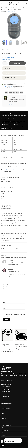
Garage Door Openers (6, 389)
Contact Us (4, 435)
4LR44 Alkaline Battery (9, 57)
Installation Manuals (6, 408)
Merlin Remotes (20, 7)
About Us (4, 418)
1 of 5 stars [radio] (3, 289)
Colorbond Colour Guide (7, 410)
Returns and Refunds (6, 425)
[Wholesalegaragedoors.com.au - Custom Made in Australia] (14, 3)
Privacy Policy (5, 432)
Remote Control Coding (7, 406)
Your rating (5, 286)
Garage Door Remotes (10, 7)
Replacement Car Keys (6, 386)
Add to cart (17, 63)
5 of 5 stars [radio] (18, 289)
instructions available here (11, 169)
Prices (3, 415)
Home (2, 7)
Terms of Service (5, 427)
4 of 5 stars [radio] (13, 289)
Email (4, 308)
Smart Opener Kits (6, 399)
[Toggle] (4, 68)
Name (4, 302)
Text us (2, 356)
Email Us (10, 102)
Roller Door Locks (6, 394)
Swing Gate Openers (6, 391)
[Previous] (3, 26)
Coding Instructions (6, 59)
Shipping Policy (18, 352)
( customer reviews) (10, 11)
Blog (3, 413)
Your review (5, 290)
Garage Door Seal (5, 396)
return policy (8, 86)
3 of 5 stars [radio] (9, 289)
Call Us (10, 104)
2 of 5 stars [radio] (5, 289)
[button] (2, 3)
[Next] (25, 26)
